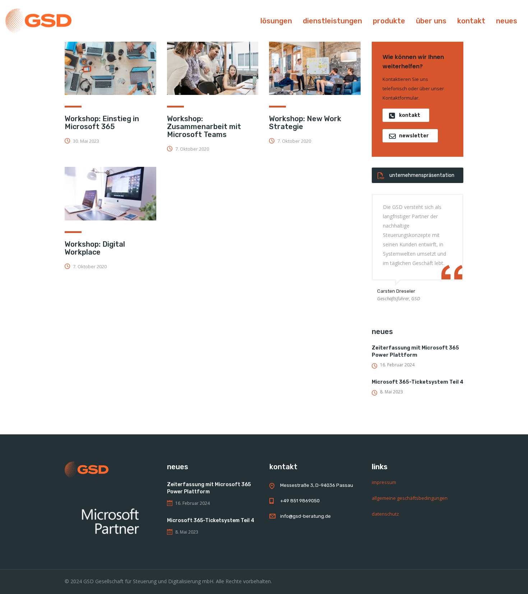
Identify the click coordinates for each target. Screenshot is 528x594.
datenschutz (385, 514)
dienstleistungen (332, 21)
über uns (431, 21)
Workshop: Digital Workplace (95, 248)
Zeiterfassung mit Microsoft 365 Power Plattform (415, 351)
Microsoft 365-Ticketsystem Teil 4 (417, 382)
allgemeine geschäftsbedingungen (410, 498)
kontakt (471, 21)
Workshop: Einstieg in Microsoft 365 (102, 122)
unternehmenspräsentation (421, 175)
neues (506, 21)
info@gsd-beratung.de (305, 516)
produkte (389, 21)
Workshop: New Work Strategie (305, 122)
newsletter (414, 136)
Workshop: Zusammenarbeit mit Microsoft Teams (204, 126)
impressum (384, 482)
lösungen (276, 21)
